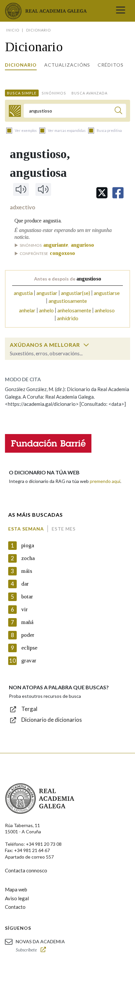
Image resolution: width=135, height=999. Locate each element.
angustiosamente (67, 301)
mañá (27, 622)
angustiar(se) (75, 293)
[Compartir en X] (101, 192)
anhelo (46, 310)
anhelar (27, 310)
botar (27, 596)
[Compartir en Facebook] (118, 192)
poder (27, 635)
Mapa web (16, 889)
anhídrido (67, 318)
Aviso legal (17, 898)
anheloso (105, 310)
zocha (28, 558)
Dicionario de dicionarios (51, 719)
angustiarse (107, 293)
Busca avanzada (89, 93)
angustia (23, 293)
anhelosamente (74, 310)
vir (24, 609)
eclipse (29, 648)
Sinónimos (54, 93)
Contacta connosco (26, 870)
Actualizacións (67, 65)
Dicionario (21, 65)
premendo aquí (105, 481)
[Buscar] (118, 111)
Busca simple (21, 93)
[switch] (86, 344)
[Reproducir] (21, 189)
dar (25, 584)
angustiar (46, 293)
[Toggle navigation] (120, 11)
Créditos (111, 65)
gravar (28, 660)
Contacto (15, 907)
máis (26, 571)
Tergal (29, 708)
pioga (27, 545)
